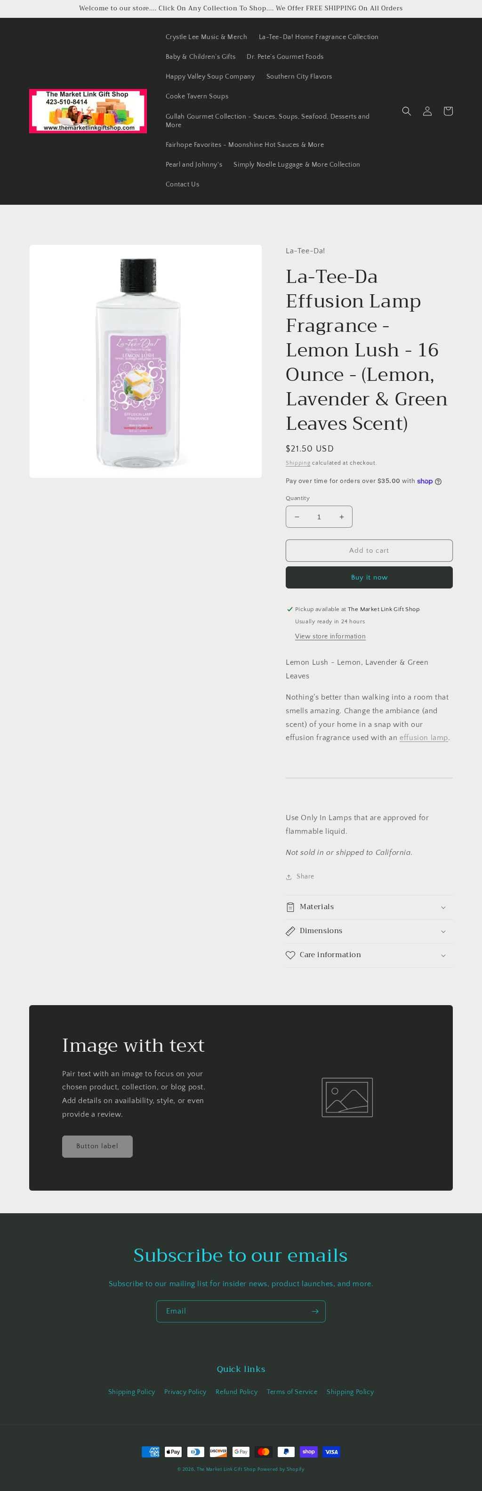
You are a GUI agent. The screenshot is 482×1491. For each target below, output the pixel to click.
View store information (330, 636)
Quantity (298, 498)
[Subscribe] (315, 1311)
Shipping (298, 463)
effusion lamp (424, 737)
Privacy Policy (185, 1392)
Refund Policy (236, 1392)
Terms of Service (292, 1392)
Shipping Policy (131, 1392)
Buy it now (369, 577)
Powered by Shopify (281, 1469)
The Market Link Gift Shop (226, 1469)
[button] (406, 111)
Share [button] (305, 876)
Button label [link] (97, 1146)
